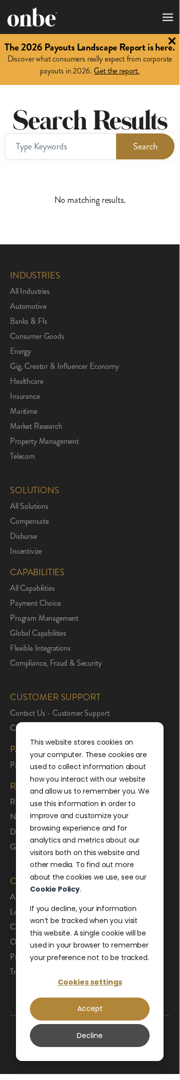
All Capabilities (32, 588)
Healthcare (26, 381)
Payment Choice (35, 603)
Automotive (28, 306)
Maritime (23, 411)
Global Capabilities (38, 633)
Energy (20, 351)
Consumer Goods (37, 336)
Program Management (44, 618)
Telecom (22, 456)
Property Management (44, 441)
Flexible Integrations (40, 648)
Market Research (36, 426)
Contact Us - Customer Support (59, 713)
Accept (90, 1009)
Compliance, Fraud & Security (56, 663)
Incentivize (26, 551)
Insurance (25, 396)
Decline (90, 1036)
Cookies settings (90, 982)
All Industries (30, 291)
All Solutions (29, 506)
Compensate (29, 521)
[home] (32, 16)
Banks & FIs (28, 321)
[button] (166, 17)
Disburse (23, 536)
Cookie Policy (55, 889)
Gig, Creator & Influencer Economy (64, 366)
